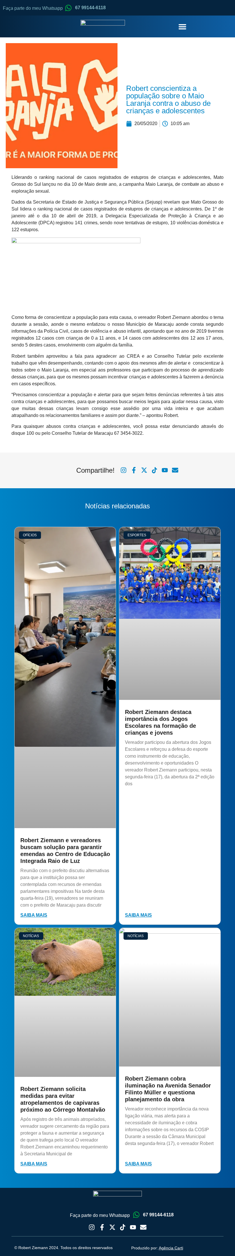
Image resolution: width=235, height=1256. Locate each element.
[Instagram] (92, 1227)
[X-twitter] (112, 1227)
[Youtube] (133, 1227)
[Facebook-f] (102, 1227)
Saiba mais (33, 915)
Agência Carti (171, 1248)
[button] (182, 26)
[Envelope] (143, 1227)
